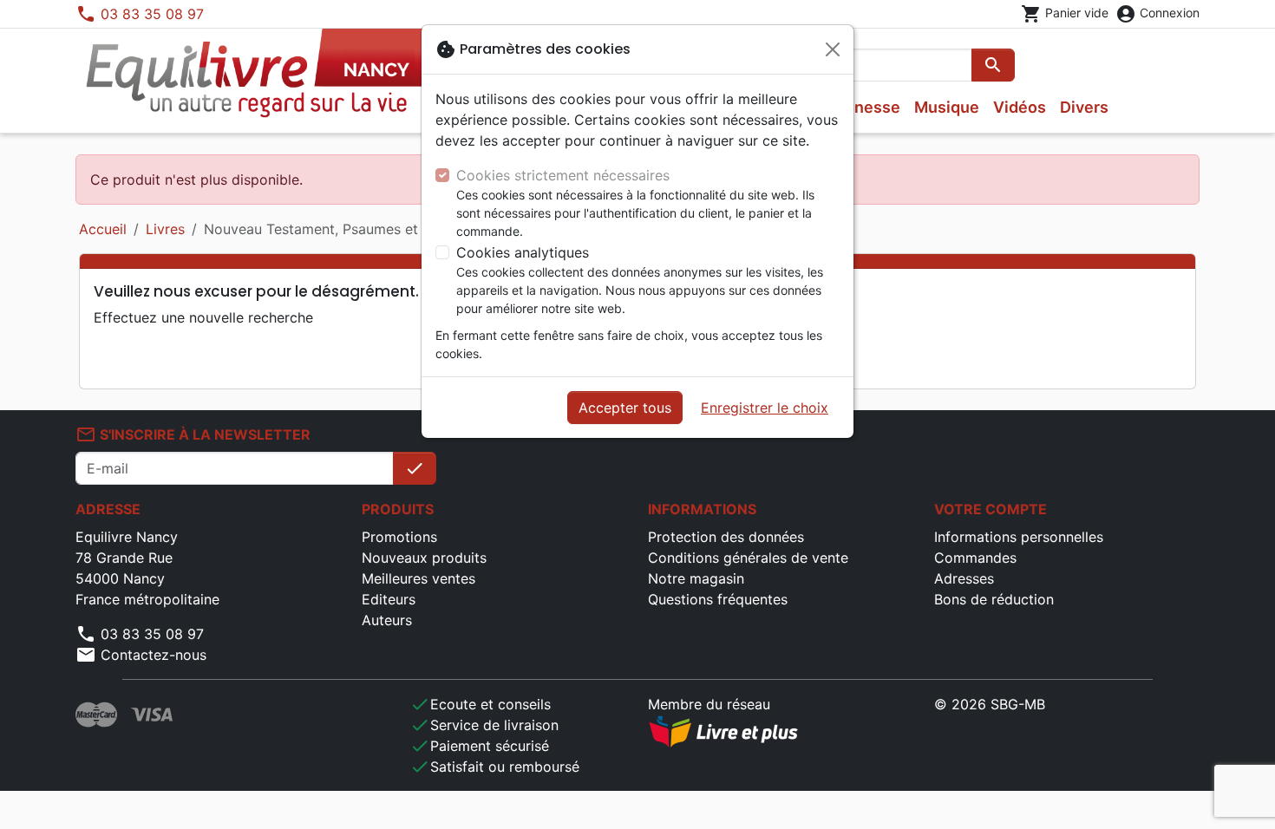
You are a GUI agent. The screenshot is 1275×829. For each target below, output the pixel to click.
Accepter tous (625, 407)
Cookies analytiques (522, 252)
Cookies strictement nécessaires (563, 175)
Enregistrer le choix (764, 407)
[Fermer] (833, 49)
